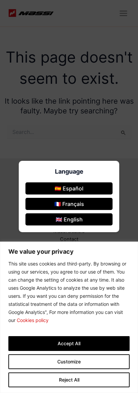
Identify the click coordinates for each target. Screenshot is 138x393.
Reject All (69, 380)
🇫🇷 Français (69, 204)
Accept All (69, 343)
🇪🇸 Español (69, 188)
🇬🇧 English (69, 219)
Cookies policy (33, 320)
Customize (69, 361)
